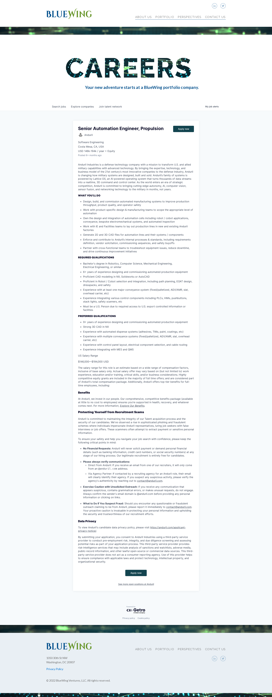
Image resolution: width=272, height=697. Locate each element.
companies (82, 106)
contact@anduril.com (149, 480)
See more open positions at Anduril (136, 584)
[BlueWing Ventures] (69, 13)
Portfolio (164, 17)
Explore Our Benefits (132, 405)
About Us (143, 17)
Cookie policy (144, 618)
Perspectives (189, 17)
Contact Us (215, 17)
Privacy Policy (54, 669)
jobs (59, 106)
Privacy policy (128, 618)
